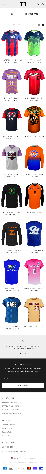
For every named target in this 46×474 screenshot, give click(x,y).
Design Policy (7, 436)
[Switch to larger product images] (39, 24)
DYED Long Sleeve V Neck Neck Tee (11, 252)
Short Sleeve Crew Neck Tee (34, 99)
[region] (23, 345)
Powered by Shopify (34, 463)
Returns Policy (7, 432)
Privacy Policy (7, 428)
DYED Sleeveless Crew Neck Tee (12, 290)
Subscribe (23, 385)
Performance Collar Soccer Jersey (12, 61)
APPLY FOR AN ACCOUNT (11, 402)
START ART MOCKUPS (10, 406)
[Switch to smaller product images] (43, 24)
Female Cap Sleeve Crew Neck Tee (12, 328)
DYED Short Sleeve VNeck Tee (12, 175)
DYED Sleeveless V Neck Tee (34, 252)
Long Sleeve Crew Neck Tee (34, 175)
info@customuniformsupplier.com (14, 451)
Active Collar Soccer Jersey (34, 61)
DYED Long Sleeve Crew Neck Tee (11, 214)
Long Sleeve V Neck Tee (34, 214)
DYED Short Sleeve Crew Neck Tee (12, 137)
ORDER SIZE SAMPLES (10, 410)
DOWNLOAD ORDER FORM (12, 413)
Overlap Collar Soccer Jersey (12, 99)
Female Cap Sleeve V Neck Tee (34, 290)
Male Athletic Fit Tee (34, 327)
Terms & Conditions (9, 425)
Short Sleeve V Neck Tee (34, 137)
